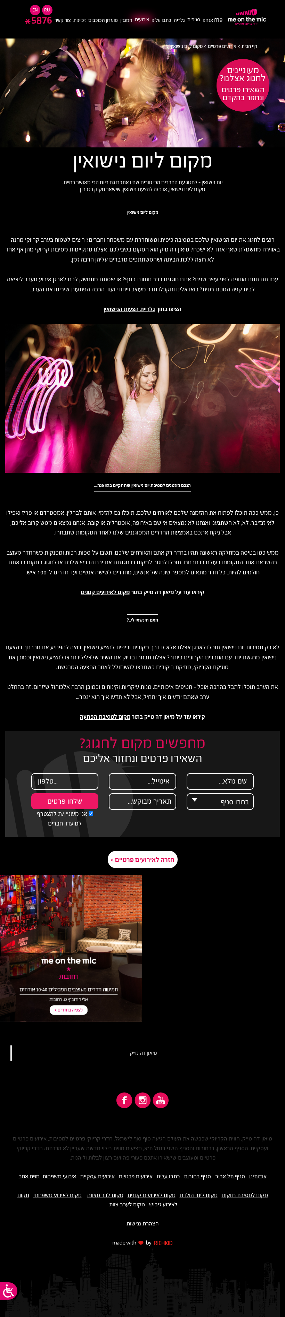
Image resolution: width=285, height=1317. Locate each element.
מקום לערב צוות (127, 1204)
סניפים (193, 19)
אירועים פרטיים (222, 46)
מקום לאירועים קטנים (105, 592)
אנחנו (213, 20)
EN (35, 9)
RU (47, 9)
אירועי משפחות (59, 1176)
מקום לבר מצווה (105, 1194)
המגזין (126, 20)
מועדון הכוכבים (103, 20)
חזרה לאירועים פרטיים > (142, 859)
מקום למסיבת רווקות (245, 1194)
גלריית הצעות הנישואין (129, 309)
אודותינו (258, 1176)
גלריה (179, 20)
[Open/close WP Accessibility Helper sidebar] (8, 1291)
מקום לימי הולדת (199, 1194)
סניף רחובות (197, 1176)
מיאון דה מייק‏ (143, 1053)
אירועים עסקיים (97, 1176)
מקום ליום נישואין (187, 46)
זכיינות (79, 20)
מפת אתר (29, 1176)
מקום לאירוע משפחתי (57, 1194)
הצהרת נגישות (143, 1223)
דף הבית (249, 46)
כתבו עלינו (161, 20)
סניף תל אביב (230, 1176)
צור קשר (63, 20)
